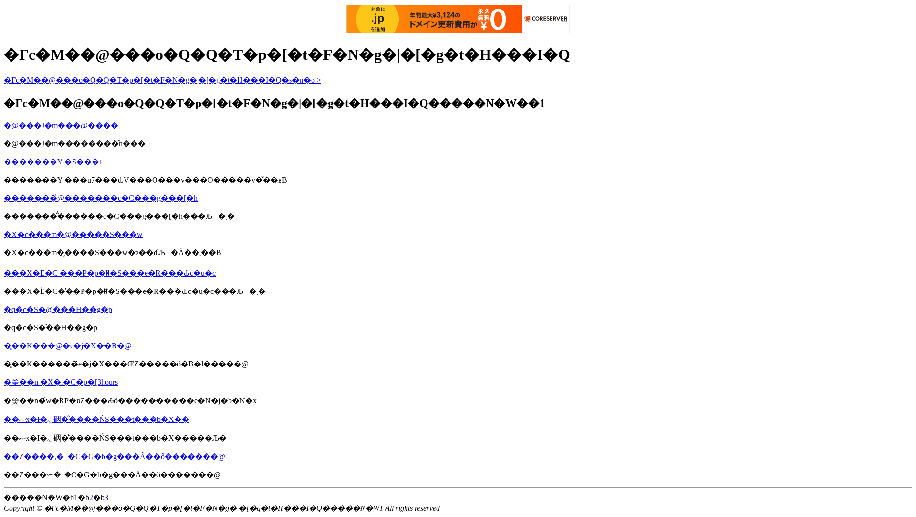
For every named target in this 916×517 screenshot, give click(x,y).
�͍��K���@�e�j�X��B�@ (68, 346)
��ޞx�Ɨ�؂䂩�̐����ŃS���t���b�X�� (96, 419)
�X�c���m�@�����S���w (73, 234)
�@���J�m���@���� (61, 125)
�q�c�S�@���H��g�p (58, 309)
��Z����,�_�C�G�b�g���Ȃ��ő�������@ (114, 456)
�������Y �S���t (52, 162)
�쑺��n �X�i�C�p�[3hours (61, 382)
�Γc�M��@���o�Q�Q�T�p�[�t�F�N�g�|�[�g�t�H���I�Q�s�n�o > (162, 80)
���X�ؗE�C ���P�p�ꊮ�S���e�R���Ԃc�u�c (110, 273)
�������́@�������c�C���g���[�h (101, 198)
